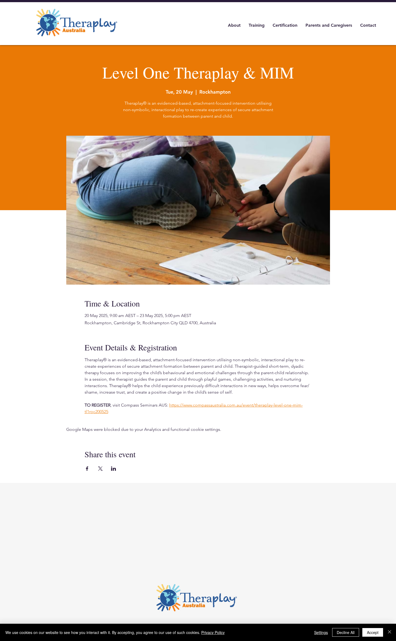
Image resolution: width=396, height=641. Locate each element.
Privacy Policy (213, 632)
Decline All (346, 632)
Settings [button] (321, 632)
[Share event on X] (100, 468)
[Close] (389, 632)
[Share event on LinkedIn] (113, 468)
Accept (372, 632)
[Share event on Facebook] (87, 468)
